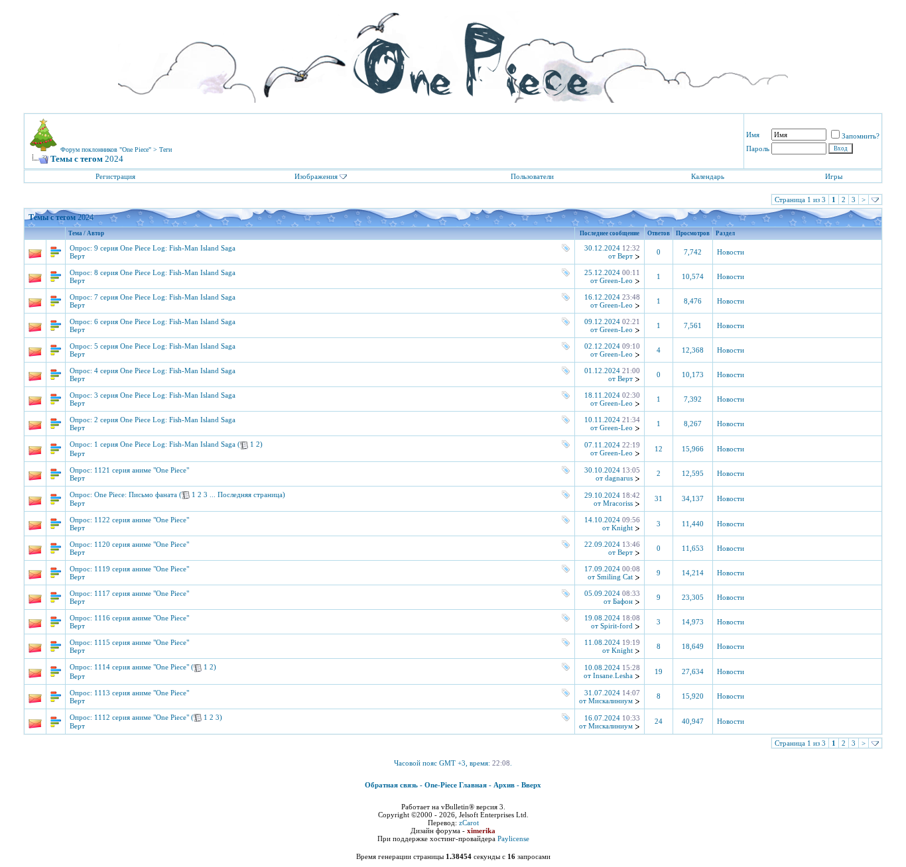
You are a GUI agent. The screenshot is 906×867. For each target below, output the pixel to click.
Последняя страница (250, 494)
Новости (730, 252)
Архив (504, 785)
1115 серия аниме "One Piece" (141, 642)
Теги (165, 149)
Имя (752, 135)
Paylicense (513, 838)
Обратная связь (391, 785)
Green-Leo (616, 280)
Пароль (757, 148)
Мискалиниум (610, 701)
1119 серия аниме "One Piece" (141, 569)
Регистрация (115, 176)
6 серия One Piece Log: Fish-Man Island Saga (164, 321)
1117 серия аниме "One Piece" (141, 593)
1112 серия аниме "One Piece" (141, 717)
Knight (622, 528)
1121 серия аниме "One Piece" (141, 470)
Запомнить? (860, 136)
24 (659, 721)
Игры (833, 176)
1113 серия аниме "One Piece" (141, 693)
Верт (77, 256)
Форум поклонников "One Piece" (105, 149)
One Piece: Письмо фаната (135, 494)
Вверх (531, 785)
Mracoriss (618, 503)
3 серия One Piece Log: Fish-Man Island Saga (164, 395)
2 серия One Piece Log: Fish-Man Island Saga (164, 420)
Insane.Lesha (613, 675)
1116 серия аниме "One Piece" (141, 618)
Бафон (623, 601)
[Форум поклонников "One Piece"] (453, 53)
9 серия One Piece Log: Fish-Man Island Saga (164, 248)
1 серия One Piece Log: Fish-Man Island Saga (164, 444)
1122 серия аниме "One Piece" (141, 520)
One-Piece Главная (455, 785)
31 (659, 498)
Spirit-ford (616, 626)
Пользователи (532, 176)
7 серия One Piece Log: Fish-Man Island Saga (164, 297)
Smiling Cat (615, 577)
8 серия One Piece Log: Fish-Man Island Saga (164, 272)
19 (659, 671)
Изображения (316, 176)
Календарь (707, 176)
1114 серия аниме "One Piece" (141, 667)
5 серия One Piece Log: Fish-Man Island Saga (164, 346)
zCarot (469, 823)
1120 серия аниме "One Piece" (141, 544)
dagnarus (619, 478)
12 (659, 449)
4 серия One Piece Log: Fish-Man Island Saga (164, 371)
